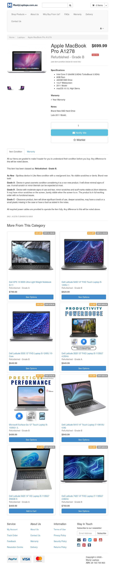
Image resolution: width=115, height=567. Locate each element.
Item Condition (15, 151)
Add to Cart (31, 511)
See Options (31, 297)
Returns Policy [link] (60, 547)
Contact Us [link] (35, 535)
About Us (35, 14)
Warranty (77, 14)
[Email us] (79, 539)
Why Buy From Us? (51, 14)
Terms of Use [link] (60, 529)
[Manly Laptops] (22, 3)
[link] (84, 539)
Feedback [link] (11, 541)
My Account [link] (12, 529)
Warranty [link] (34, 541)
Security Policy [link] (60, 541)
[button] (79, 139)
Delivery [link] (34, 547)
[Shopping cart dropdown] (106, 5)
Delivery (89, 14)
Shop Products (18, 14)
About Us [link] (34, 529)
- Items (99, 5)
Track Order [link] (12, 535)
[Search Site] (70, 5)
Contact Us (16, 21)
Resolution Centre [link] (15, 547)
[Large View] (10, 88)
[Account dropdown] (102, 28)
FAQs (66, 14)
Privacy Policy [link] (60, 535)
